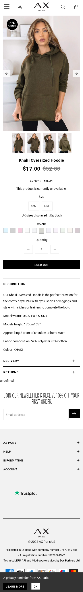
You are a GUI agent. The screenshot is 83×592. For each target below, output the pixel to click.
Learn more (15, 586)
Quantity (42, 240)
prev (6, 73)
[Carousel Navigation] (41, 73)
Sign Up (74, 413)
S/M (34, 206)
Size (41, 196)
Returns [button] (11, 372)
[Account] (20, 7)
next (76, 73)
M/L (47, 206)
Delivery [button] (11, 361)
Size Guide (55, 215)
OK (36, 586)
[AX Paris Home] (41, 6)
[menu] (7, 7)
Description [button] (14, 284)
